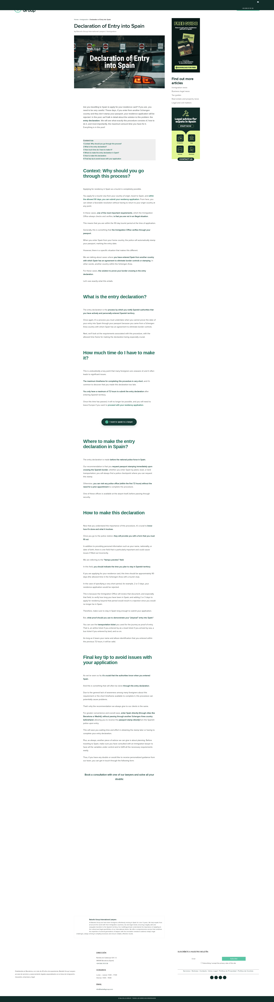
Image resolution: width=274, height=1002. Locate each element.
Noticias (195, 971)
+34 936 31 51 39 (247, 8)
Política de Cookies (245, 971)
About (218, 9)
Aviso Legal (213, 971)
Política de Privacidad (227, 971)
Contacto (203, 971)
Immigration (111, 31)
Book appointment (248, 9)
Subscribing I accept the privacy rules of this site (219, 963)
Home (190, 9)
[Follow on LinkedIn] (224, 977)
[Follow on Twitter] (216, 977)
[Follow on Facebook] (212, 977)
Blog (209, 9)
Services (200, 9)
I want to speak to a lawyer (121, 422)
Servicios (186, 971)
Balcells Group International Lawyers (91, 31)
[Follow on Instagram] (220, 977)
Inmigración (84, 19)
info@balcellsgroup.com (104, 989)
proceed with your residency (125, 405)
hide (91, 141)
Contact (229, 9)
